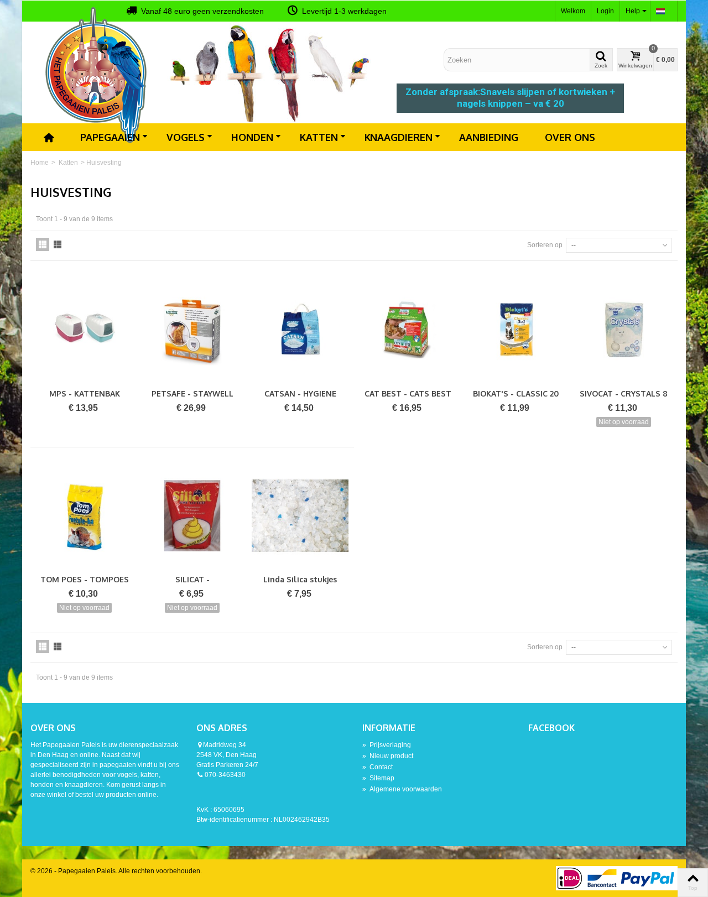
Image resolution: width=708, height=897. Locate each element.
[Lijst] (57, 244)
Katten (319, 137)
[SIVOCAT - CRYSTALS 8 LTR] (623, 329)
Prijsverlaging (386, 745)
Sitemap (378, 778)
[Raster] (42, 244)
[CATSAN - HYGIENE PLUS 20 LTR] (300, 329)
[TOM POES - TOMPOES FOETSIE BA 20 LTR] (84, 516)
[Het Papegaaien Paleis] (96, 74)
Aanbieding (488, 137)
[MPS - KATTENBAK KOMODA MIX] (84, 329)
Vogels (185, 137)
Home (39, 162)
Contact (377, 767)
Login (605, 11)
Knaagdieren (399, 137)
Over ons (570, 137)
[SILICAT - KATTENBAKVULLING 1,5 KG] (192, 516)
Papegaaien (110, 137)
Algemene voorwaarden (402, 789)
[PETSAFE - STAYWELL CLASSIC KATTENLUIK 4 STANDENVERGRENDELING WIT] (192, 329)
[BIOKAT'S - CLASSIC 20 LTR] (515, 329)
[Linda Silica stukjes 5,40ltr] (300, 516)
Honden (252, 137)
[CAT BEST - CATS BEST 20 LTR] (408, 329)
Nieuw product (387, 756)
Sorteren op (545, 245)
